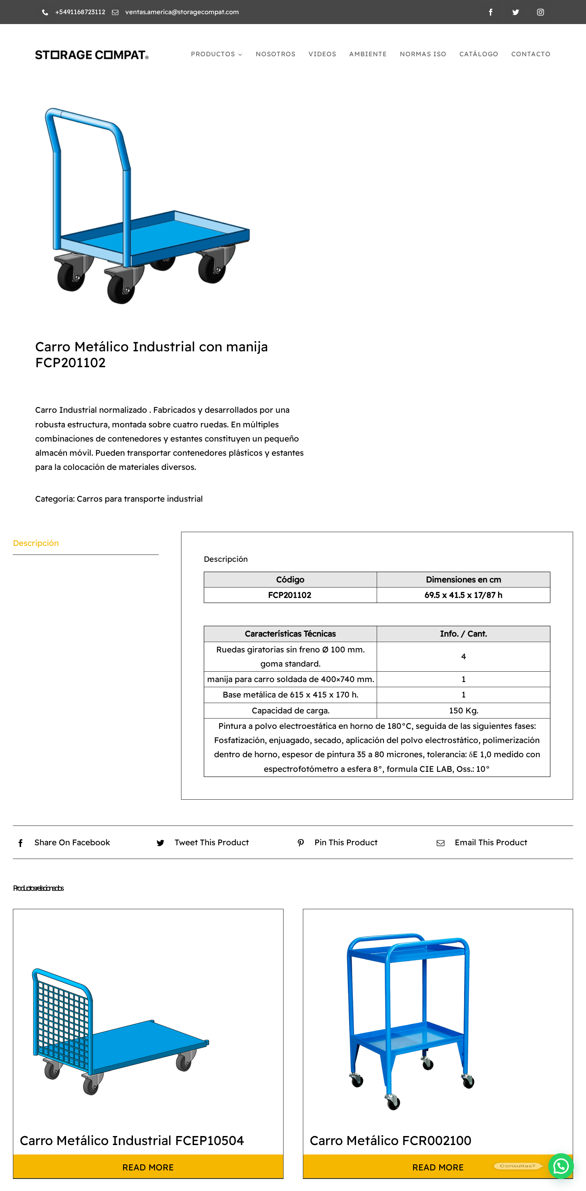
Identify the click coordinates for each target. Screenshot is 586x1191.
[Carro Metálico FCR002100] (410, 1016)
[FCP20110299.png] (147, 182)
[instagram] (540, 12)
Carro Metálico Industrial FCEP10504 (132, 1140)
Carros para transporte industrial (140, 498)
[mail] (115, 12)
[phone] (45, 12)
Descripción (36, 543)
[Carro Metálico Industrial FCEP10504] (120, 1016)
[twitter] (515, 12)
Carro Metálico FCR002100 (390, 1140)
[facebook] (490, 12)
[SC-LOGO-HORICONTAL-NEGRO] (92, 54)
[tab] (86, 543)
